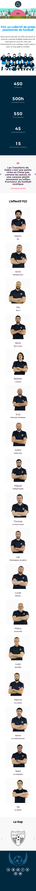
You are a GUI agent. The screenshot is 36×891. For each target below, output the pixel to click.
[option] (18, 174)
